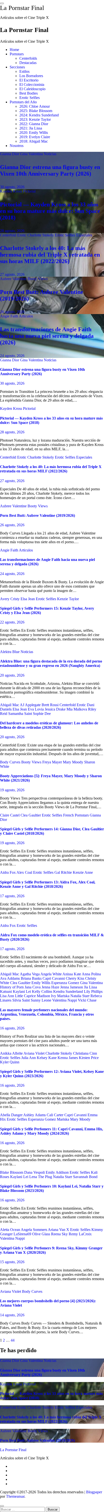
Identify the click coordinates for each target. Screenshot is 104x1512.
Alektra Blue (10, 652)
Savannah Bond (85, 1177)
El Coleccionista (31, 84)
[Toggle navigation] (2, 3)
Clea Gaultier (31, 815)
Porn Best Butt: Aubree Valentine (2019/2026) (37, 515)
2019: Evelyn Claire (34, 137)
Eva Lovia (36, 709)
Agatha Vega (30, 974)
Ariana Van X (59, 1230)
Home (14, 50)
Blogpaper (94, 1492)
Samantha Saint (20, 714)
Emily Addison (58, 1172)
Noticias (50, 154)
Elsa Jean (28, 599)
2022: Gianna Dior (33, 124)
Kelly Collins (42, 991)
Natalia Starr (80, 996)
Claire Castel (10, 815)
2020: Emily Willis (33, 132)
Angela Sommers (34, 1230)
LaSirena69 (23, 1234)
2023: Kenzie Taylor (35, 119)
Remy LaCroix (80, 1234)
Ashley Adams (35, 1115)
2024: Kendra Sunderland (39, 115)
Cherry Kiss (75, 978)
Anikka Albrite (11, 1053)
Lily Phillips (93, 991)
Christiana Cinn (85, 1053)
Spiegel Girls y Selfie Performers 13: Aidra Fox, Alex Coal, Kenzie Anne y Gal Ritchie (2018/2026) (47, 884)
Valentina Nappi (65, 1000)
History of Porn (12, 987)
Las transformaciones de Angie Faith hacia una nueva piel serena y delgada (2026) (47, 336)
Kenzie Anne (83, 872)
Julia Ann (29, 1058)
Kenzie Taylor (68, 599)
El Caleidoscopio (32, 89)
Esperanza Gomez (65, 983)
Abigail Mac (10, 705)
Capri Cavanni (54, 978)
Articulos (26, 316)
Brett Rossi (50, 705)
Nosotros (16, 146)
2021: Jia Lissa (30, 128)
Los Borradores (31, 76)
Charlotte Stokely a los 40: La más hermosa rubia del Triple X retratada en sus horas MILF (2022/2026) (50, 254)
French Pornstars (76, 815)
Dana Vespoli (35, 1172)
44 (13, 1340)
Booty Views (38, 279)
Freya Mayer (52, 762)
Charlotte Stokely (41, 235)
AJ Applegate (31, 705)
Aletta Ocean (10, 1230)
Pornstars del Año (23, 102)
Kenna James (68, 1058)
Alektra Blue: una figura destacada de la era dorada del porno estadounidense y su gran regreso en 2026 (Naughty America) (51, 663)
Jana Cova (33, 987)
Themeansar (15, 1496)
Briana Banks (32, 978)
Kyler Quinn (9, 1062)
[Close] (2, 1506)
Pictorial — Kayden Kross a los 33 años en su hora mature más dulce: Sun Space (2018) (50, 211)
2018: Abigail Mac (33, 141)
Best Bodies (28, 93)
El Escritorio (28, 80)
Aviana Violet (34, 1053)
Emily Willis (41, 983)
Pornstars (17, 54)
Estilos (24, 71)
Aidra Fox (8, 872)
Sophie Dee (42, 714)
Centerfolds (28, 58)
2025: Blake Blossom (35, 111)
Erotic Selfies (29, 98)
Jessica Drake (56, 709)
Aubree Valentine (14, 279)
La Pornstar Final (22, 7)
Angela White (51, 974)
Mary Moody (73, 762)
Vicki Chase (87, 1000)
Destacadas (28, 63)
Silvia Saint (21, 1000)
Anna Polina (91, 974)
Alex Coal (24, 872)
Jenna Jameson (72, 987)
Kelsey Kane (47, 1058)
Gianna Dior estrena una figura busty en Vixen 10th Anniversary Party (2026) (50, 170)
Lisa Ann (7, 996)
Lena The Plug (41, 1177)
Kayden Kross (11, 191)
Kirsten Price (89, 1058)
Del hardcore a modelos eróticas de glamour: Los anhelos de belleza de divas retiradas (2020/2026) (49, 725)
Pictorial (29, 191)
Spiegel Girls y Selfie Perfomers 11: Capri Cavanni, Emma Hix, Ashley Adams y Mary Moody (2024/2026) (51, 1131)
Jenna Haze (51, 987)
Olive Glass (41, 1234)
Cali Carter (55, 1115)
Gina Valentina (32, 154)
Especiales (84, 235)
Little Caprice (26, 996)
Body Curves (10, 762)
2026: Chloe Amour (34, 106)
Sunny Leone (41, 1000)
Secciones (17, 67)
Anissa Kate (72, 974)
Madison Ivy (47, 996)
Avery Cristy (10, 599)
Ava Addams (10, 978)
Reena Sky (60, 1234)
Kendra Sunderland (68, 991)
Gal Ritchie (63, 872)
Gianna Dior (10, 154)
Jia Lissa (90, 987)
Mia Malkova (77, 709)
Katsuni (6, 991)
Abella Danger (11, 1115)
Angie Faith (9, 316)
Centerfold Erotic (13, 235)
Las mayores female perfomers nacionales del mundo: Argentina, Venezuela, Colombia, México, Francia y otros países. (47, 1014)
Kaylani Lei (22, 991)
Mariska (63, 996)
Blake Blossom (12, 1172)
